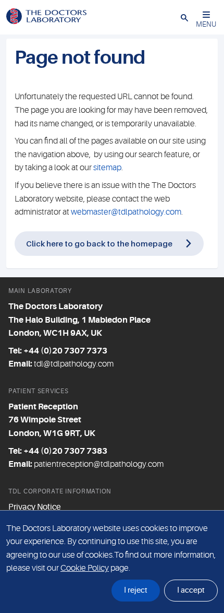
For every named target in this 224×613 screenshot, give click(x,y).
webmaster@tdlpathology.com (126, 212)
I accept (191, 590)
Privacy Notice (34, 507)
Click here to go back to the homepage (99, 243)
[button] (184, 17)
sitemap (107, 167)
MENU (206, 24)
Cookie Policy (84, 568)
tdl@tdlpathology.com (74, 364)
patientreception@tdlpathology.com (99, 464)
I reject (135, 590)
